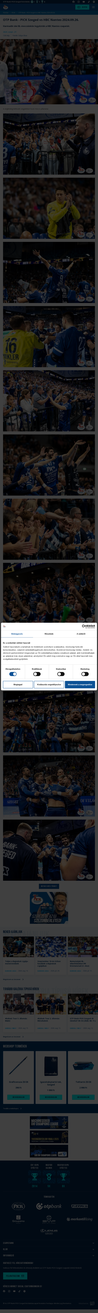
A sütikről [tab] (81, 634)
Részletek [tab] (49, 634)
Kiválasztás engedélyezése (49, 684)
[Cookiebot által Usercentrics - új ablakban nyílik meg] (84, 626)
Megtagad (18, 684)
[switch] (37, 674)
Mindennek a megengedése (80, 684)
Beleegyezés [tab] (17, 634)
